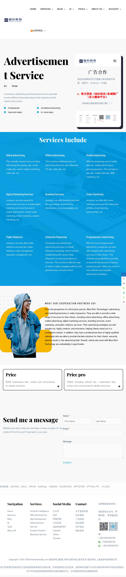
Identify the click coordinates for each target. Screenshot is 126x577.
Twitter (56, 534)
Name (66, 415)
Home (10, 511)
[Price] (58, 386)
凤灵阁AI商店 (65, 486)
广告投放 (80, 518)
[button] (52, 9)
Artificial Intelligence (39, 511)
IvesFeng (42, 486)
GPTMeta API (93, 486)
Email (66, 428)
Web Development (38, 514)
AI (8, 522)
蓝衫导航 (14, 486)
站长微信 (80, 514)
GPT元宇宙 (79, 486)
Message (67, 441)
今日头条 (57, 522)
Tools (9, 526)
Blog (9, 518)
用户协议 (80, 526)
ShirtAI (32, 486)
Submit (67, 463)
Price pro (76, 374)
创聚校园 (53, 486)
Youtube (56, 538)
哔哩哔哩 (57, 518)
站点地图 (80, 522)
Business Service (38, 534)
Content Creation (38, 530)
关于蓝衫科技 (82, 511)
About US (11, 530)
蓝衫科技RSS (59, 526)
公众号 (56, 511)
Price (11, 374)
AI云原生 (106, 486)
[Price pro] (119, 386)
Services (11, 514)
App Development (38, 518)
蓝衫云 (24, 486)
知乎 (55, 514)
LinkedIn (57, 530)
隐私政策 (80, 530)
